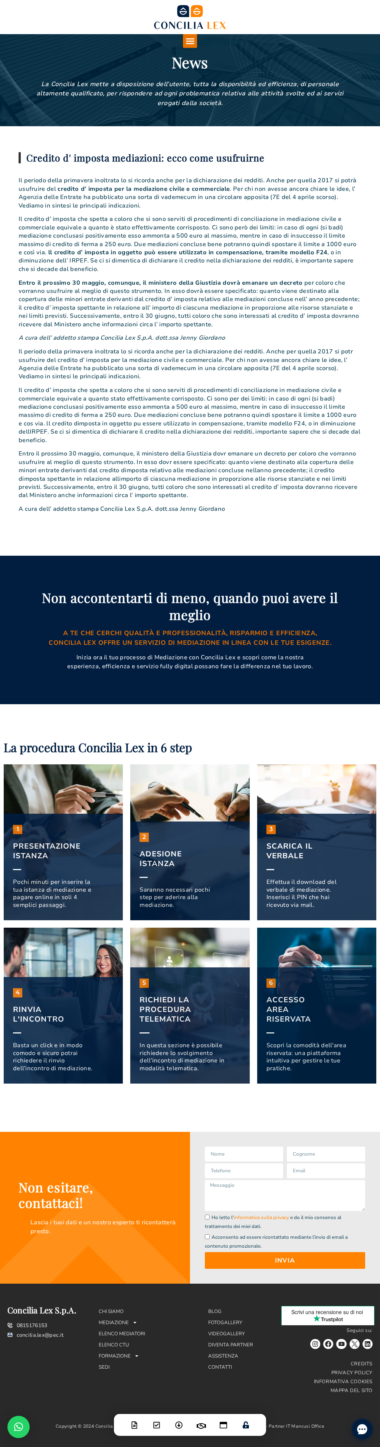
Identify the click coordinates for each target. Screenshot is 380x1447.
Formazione (115, 1356)
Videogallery (226, 1333)
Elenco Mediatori (122, 1333)
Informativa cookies (343, 1381)
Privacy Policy (352, 1372)
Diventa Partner (230, 1345)
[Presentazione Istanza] (134, 1420)
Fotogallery (225, 1322)
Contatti (220, 1367)
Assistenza (223, 1356)
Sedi (104, 1367)
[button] (190, 41)
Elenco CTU (114, 1345)
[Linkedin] (368, 1344)
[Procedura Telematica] (223, 1420)
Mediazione (114, 1322)
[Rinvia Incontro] (201, 1421)
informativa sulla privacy (261, 1217)
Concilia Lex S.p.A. (41, 1310)
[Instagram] (315, 1344)
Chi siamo (111, 1311)
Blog (215, 1311)
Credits (362, 1364)
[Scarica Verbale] (179, 1420)
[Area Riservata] (246, 1420)
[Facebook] (328, 1344)
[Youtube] (341, 1344)
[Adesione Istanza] (156, 1420)
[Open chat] (362, 1429)
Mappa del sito (352, 1390)
